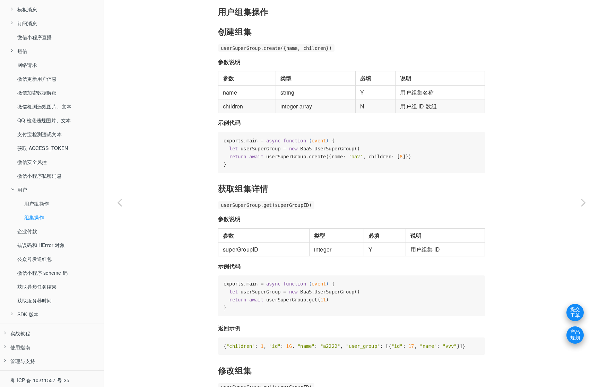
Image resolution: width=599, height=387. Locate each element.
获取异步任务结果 (37, 286)
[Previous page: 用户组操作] (119, 202)
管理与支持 (22, 361)
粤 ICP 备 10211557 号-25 (39, 380)
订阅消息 (27, 23)
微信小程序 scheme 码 (42, 272)
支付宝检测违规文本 (39, 134)
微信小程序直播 (34, 37)
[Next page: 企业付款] (583, 202)
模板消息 (27, 9)
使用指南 (20, 347)
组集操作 (34, 217)
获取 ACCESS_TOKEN (42, 147)
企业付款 (27, 231)
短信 (22, 50)
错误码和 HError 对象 (41, 244)
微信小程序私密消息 (39, 175)
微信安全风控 (32, 161)
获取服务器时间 (34, 300)
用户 (22, 189)
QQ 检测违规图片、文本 (44, 120)
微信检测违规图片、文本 (44, 106)
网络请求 (27, 64)
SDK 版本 (27, 314)
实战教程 (20, 333)
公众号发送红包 (34, 258)
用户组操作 (36, 203)
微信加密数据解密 (37, 92)
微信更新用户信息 (37, 78)
